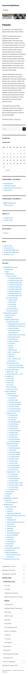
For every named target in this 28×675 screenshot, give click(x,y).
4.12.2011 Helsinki (13, 456)
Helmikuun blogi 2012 (15, 278)
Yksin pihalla (11, 541)
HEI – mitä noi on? (14, 352)
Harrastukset (9, 544)
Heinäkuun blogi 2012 (15, 289)
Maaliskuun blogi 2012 (15, 280)
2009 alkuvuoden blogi (15, 365)
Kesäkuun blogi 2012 (14, 287)
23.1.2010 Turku (13, 415)
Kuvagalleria (9, 376)
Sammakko (10, 530)
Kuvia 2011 (10, 385)
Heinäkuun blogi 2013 (15, 295)
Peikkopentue (9, 274)
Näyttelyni (8, 500)
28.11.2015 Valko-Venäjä (15, 483)
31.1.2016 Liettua (13, 489)
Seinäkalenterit (10, 550)
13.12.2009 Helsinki (14, 411)
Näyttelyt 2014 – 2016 (13, 472)
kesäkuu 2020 (8, 220)
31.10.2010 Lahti (13, 433)
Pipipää (9, 517)
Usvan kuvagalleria (11, 502)
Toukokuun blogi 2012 (15, 284)
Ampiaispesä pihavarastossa (13, 188)
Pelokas (10, 348)
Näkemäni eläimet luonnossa (16, 515)
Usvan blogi (12, 306)
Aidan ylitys (10, 524)
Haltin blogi (12, 302)
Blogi (7, 271)
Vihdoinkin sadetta (10, 186)
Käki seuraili (8, 190)
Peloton (10, 345)
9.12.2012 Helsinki (14, 467)
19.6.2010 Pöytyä (13, 424)
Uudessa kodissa (13, 328)
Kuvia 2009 (10, 380)
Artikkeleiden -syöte (11, 250)
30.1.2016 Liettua (13, 487)
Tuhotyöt (10, 511)
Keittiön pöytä (11, 526)
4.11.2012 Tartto (13, 463)
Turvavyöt (10, 539)
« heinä (7, 170)
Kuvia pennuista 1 (12, 308)
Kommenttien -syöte (11, 252)
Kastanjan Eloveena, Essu (12, 559)
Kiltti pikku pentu (14, 337)
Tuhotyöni (8, 493)
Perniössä (11, 343)
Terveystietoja (9, 491)
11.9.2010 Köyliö (13, 428)
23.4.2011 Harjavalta (14, 448)
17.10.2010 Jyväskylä (14, 430)
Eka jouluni (12, 361)
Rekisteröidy (8, 246)
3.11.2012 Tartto (13, 461)
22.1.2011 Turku (13, 446)
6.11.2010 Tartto (13, 435)
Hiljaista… (11, 354)
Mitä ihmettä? (12, 350)
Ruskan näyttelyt (10, 391)
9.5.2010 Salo (12, 419)
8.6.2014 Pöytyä (13, 476)
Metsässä (11, 356)
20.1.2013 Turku (13, 470)
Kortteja (7, 496)
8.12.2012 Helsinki (14, 465)
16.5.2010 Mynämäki (14, 422)
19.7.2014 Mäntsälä (14, 478)
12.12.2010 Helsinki (14, 441)
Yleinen (6, 233)
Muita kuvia (10, 557)
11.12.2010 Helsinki (14, 439)
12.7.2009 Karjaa (13, 396)
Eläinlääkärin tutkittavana (16, 326)
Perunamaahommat (13, 533)
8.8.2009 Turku (13, 400)
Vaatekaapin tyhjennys (14, 513)
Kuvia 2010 (10, 382)
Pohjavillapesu (8, 183)
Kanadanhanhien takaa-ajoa (15, 522)
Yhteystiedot (9, 269)
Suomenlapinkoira (10, 5)
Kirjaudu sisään (9, 248)
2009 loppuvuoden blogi (16, 367)
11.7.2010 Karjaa (13, 426)
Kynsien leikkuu (13, 341)
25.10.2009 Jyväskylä (14, 404)
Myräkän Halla (8, 504)
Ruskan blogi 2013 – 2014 (14, 374)
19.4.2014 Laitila (13, 474)
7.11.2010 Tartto (13, 437)
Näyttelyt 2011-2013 (12, 443)
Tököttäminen (17, 119)
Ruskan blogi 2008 (13, 321)
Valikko (5, 10)
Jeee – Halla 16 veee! (14, 359)
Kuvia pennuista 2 (12, 311)
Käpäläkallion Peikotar (11, 498)
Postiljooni (10, 537)
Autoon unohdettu (12, 535)
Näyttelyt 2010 (11, 413)
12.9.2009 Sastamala (14, 402)
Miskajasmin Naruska (11, 313)
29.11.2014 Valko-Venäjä (15, 485)
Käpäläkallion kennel (10, 267)
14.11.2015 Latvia (13, 480)
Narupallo (10, 528)
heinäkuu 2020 (8, 218)
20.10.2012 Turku (13, 459)
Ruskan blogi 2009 (13, 363)
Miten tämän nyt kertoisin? (17, 335)
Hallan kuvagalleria (11, 552)
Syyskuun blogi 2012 (14, 291)
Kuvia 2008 (10, 378)
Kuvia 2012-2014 (11, 387)
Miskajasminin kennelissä (16, 324)
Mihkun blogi (12, 300)
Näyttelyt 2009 (11, 393)
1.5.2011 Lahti (12, 450)
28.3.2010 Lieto (12, 417)
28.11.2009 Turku (13, 406)
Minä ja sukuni (10, 315)
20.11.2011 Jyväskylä (14, 454)
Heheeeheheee (13, 339)
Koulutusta (8, 317)
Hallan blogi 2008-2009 (12, 548)
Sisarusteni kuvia (12, 389)
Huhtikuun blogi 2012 (15, 282)
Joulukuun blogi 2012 (14, 293)
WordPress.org (8, 254)
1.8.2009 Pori (12, 398)
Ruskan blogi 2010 (12, 369)
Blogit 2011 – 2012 (12, 372)
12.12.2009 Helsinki (14, 409)
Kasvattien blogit (12, 298)
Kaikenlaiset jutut (10, 507)
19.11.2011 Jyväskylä (14, 452)
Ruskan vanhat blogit (12, 319)
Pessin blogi (12, 304)
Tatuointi (10, 509)
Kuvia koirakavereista (14, 554)
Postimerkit (9, 546)
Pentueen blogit (12, 276)
